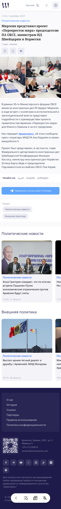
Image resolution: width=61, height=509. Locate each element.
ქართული (42, 177)
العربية (21, 177)
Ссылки (11, 410)
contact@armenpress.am (35, 450)
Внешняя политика (15, 216)
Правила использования (22, 420)
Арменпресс (26, 133)
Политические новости (17, 209)
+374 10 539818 (30, 447)
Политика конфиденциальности (26, 425)
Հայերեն (30, 177)
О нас (10, 400)
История (12, 405)
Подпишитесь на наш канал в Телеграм (33, 190)
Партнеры (13, 415)
